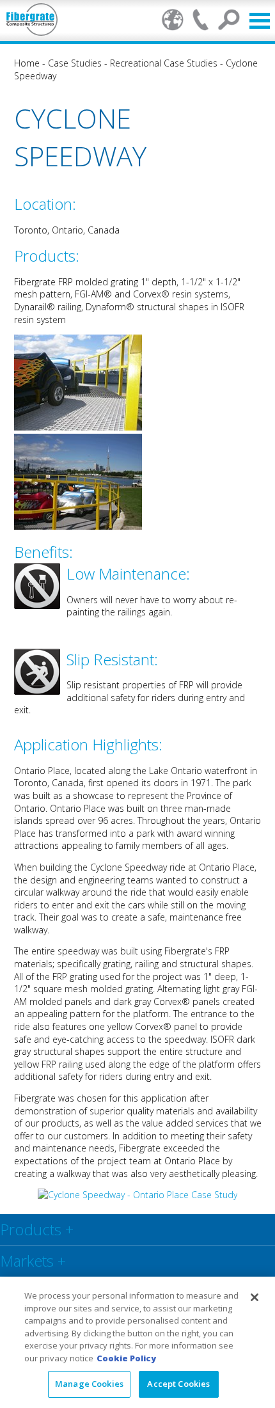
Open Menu (259, 20)
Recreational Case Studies (163, 63)
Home (27, 63)
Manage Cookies (89, 1383)
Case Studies (75, 63)
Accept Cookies (178, 1383)
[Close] (254, 1297)
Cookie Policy (126, 1358)
